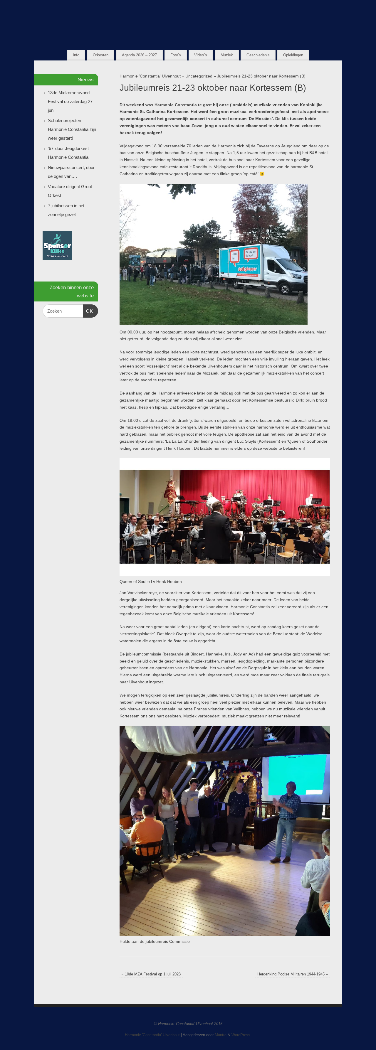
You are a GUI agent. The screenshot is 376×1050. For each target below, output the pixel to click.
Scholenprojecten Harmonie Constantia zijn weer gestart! (72, 129)
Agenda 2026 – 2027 (139, 55)
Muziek (227, 55)
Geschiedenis (258, 55)
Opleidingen (293, 55)
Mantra (220, 1035)
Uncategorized (198, 76)
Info (76, 55)
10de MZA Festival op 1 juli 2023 (151, 974)
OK (88, 311)
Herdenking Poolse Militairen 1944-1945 (292, 974)
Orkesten (100, 55)
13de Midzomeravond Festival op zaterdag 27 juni (70, 101)
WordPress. (241, 1035)
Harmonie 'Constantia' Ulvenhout (150, 76)
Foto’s (175, 55)
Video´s (200, 55)
